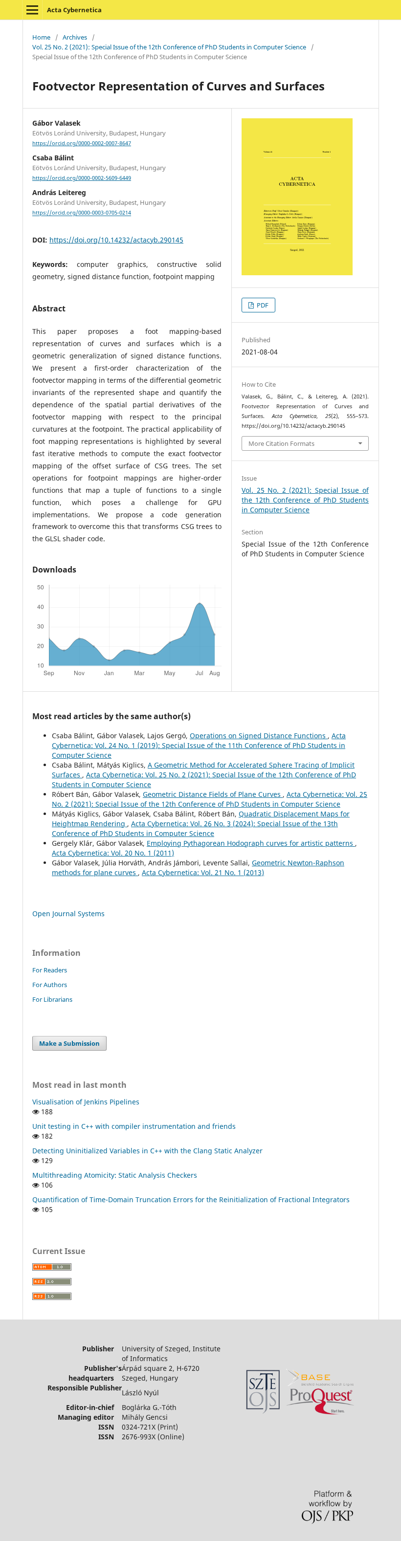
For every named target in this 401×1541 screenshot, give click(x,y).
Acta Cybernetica (74, 9)
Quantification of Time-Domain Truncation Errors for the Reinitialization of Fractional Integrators (191, 1199)
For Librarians (52, 999)
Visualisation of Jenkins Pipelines (85, 1101)
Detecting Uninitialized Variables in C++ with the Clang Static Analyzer (147, 1150)
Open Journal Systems (68, 913)
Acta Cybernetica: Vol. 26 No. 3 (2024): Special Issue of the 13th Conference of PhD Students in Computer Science (195, 828)
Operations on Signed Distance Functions (259, 735)
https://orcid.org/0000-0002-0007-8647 (81, 143)
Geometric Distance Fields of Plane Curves (213, 794)
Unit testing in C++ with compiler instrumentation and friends (134, 1126)
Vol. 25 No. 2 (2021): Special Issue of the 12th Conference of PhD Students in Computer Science (169, 47)
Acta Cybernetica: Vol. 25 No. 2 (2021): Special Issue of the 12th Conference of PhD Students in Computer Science (209, 799)
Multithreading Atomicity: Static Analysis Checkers (114, 1175)
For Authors (49, 984)
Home (41, 37)
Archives (75, 37)
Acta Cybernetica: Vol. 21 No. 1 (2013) (203, 872)
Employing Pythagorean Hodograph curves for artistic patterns (251, 843)
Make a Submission (69, 1043)
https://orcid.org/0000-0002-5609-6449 (81, 178)
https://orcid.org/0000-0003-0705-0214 (81, 213)
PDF (261, 305)
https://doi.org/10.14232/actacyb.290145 (116, 239)
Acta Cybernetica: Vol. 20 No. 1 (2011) (113, 853)
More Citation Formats (281, 443)
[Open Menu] (32, 10)
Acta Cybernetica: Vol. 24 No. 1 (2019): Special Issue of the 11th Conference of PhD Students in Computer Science (199, 745)
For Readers (49, 970)
